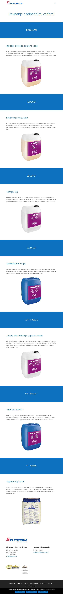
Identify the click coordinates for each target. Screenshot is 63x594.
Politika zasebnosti (30, 586)
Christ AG (19, 583)
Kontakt (50, 583)
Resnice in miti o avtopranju (38, 583)
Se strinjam (20, 592)
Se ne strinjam (31, 592)
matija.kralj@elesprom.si (40, 552)
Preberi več (43, 592)
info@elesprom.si (11, 556)
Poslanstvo (12, 583)
